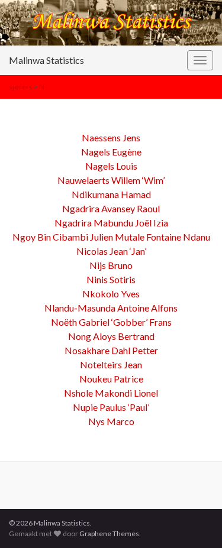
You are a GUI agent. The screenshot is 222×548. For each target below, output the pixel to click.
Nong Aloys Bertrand (111, 336)
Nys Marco (111, 421)
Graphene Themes (109, 533)
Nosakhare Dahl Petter (111, 350)
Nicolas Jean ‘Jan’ (111, 251)
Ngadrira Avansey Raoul (111, 208)
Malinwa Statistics (46, 60)
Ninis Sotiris (111, 279)
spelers (21, 86)
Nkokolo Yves (111, 293)
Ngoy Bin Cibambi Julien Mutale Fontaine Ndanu (111, 236)
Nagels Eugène (111, 151)
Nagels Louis (111, 165)
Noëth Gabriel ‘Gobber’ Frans (111, 321)
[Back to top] (195, 521)
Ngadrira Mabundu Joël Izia (111, 222)
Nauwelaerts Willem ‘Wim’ (111, 180)
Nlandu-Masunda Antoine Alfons (111, 307)
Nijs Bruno (111, 265)
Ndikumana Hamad (111, 194)
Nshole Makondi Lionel (111, 392)
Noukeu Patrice (111, 378)
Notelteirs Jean (111, 364)
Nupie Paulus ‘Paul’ (111, 407)
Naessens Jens (111, 137)
